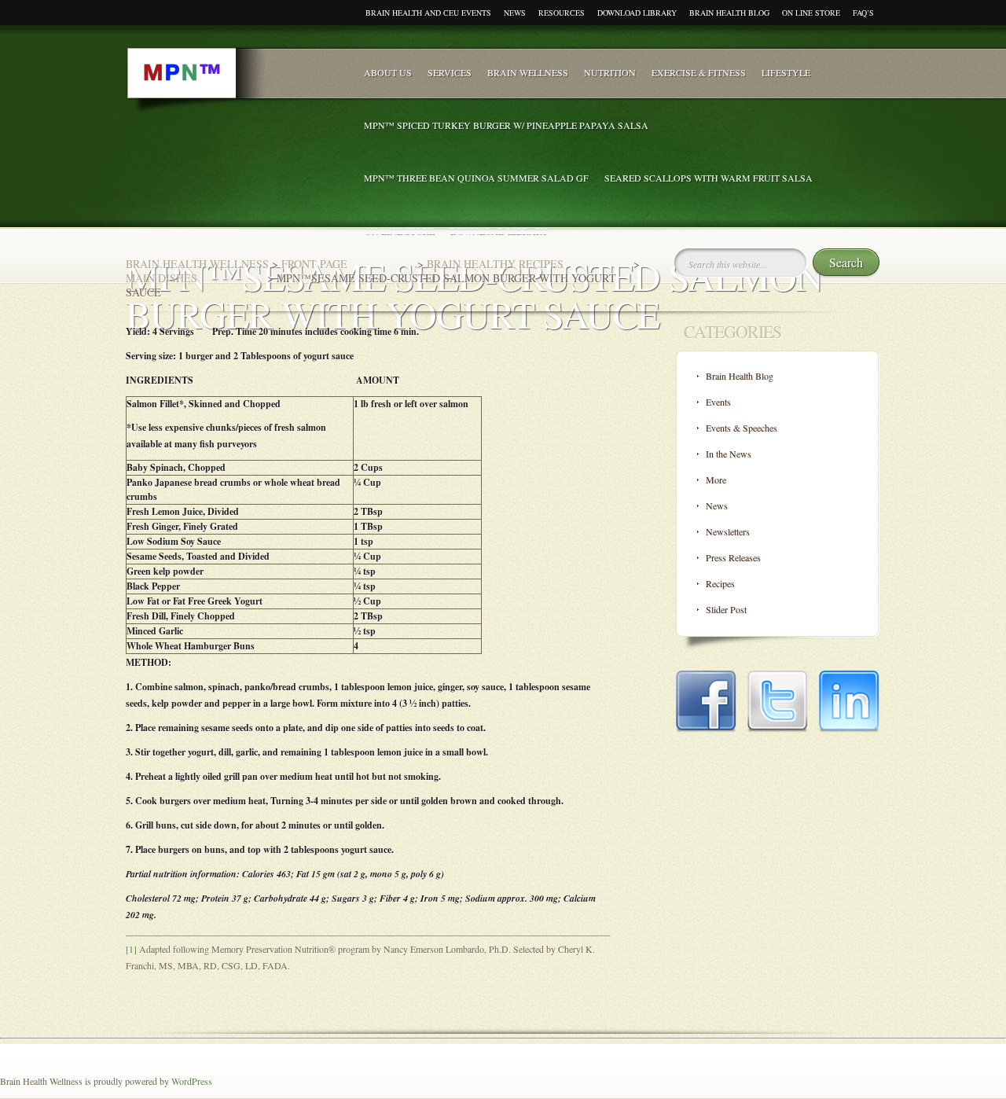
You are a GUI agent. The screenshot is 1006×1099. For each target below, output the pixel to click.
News (515, 12)
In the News (728, 453)
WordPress (191, 1081)
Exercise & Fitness (699, 72)
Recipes (720, 583)
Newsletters (728, 531)
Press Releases (733, 557)
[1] (131, 949)
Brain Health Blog (729, 12)
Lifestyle (786, 72)
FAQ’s (863, 12)
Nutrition (610, 72)
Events (718, 401)
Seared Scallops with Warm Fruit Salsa (708, 177)
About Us (388, 72)
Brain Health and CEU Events (428, 12)
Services (450, 72)
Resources (561, 12)
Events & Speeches (741, 427)
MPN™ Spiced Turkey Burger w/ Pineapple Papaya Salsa (506, 125)
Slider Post (726, 609)
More (716, 479)
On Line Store (811, 12)
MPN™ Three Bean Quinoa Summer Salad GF (476, 177)
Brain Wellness (527, 72)
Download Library (637, 12)
